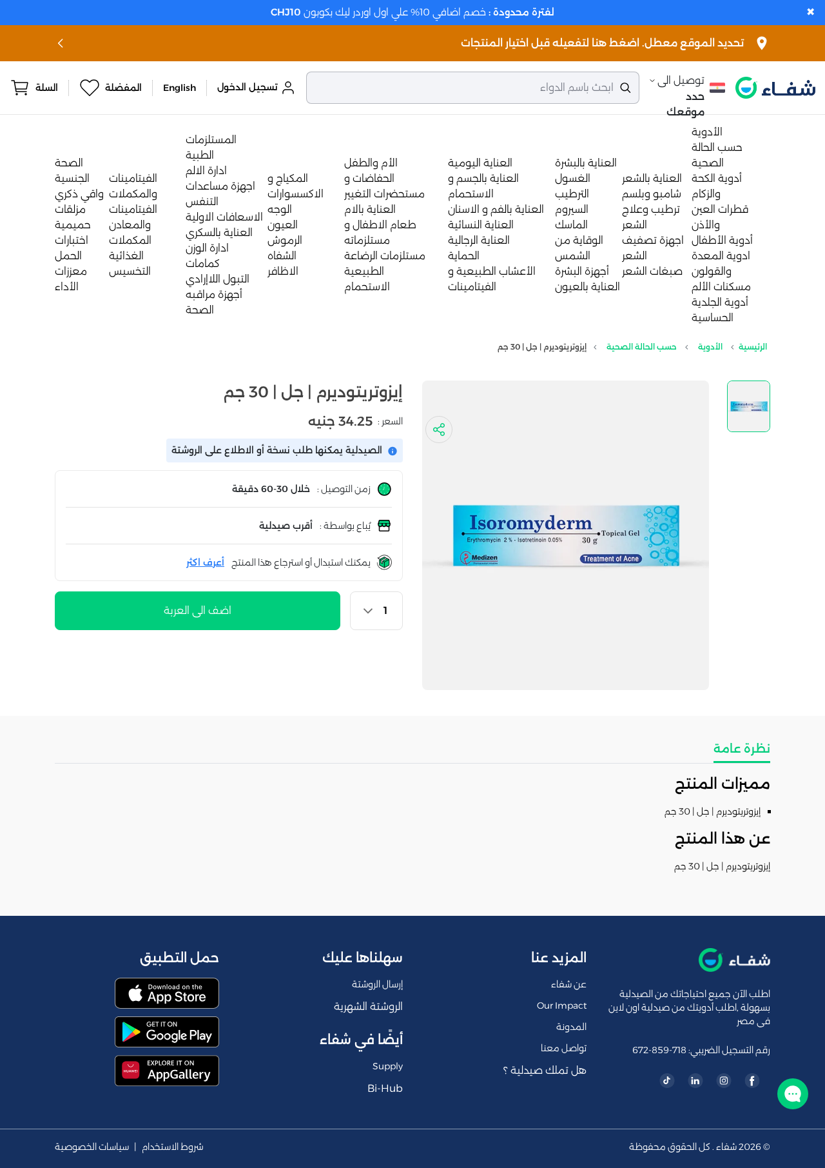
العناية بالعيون (587, 287)
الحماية (464, 256)
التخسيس (130, 271)
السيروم (571, 209)
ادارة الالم (206, 170)
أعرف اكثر (205, 562)
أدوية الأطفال (722, 240)
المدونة (571, 1027)
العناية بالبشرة (586, 163)
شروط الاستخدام (173, 1147)
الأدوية (707, 132)
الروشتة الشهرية (368, 1006)
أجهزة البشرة (582, 271)
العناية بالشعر (652, 178)
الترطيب (572, 194)
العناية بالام (370, 209)
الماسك (571, 225)
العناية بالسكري (219, 232)
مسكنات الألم (721, 287)
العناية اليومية (480, 163)
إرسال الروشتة (377, 984)
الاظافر (282, 271)
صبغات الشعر (652, 271)
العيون (282, 225)
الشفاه (281, 256)
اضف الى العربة (197, 610)
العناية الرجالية (479, 240)
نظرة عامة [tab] (741, 749)
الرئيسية (753, 346)
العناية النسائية (481, 225)
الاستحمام (367, 287)
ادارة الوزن (207, 248)
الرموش (284, 240)
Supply (388, 1066)
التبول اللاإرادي (217, 279)
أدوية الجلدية (720, 302)
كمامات (203, 263)
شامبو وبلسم (651, 194)
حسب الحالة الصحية (642, 346)
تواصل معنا (564, 1048)
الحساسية (712, 318)
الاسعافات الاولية (224, 217)
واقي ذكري (79, 194)
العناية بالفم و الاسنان (496, 209)
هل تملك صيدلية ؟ (545, 1070)
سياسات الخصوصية (92, 1147)
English (179, 88)
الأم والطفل (371, 163)
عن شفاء (569, 984)
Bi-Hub (385, 1088)
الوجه (279, 209)
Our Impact (562, 1005)
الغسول (572, 178)
